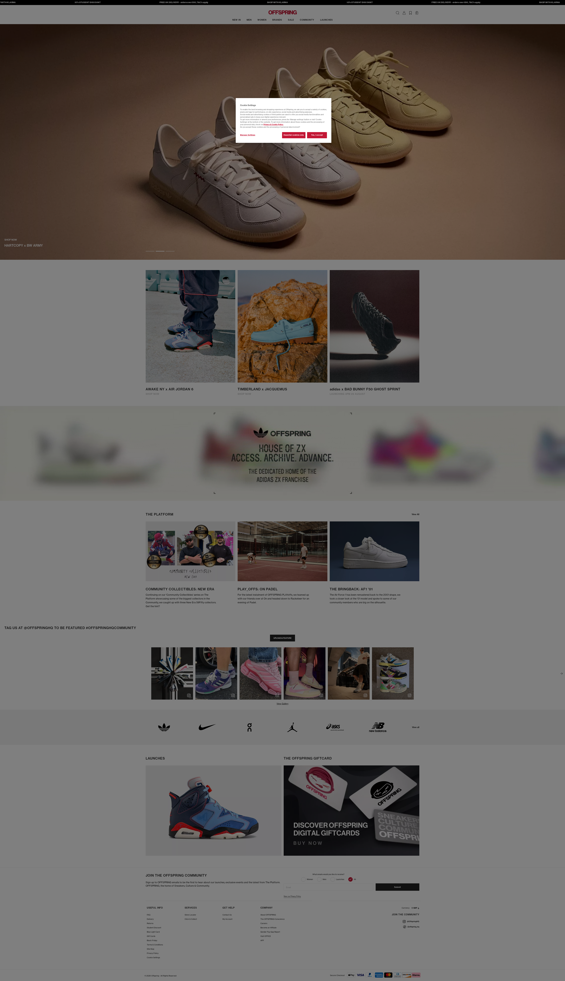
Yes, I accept (317, 135)
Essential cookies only (294, 135)
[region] (283, 120)
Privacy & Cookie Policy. (273, 125)
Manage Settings (247, 135)
